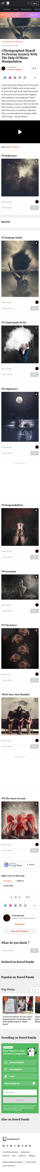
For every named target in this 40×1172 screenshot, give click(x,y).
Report (37, 198)
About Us (6, 1156)
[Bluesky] (19, 1146)
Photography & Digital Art (12, 42)
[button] (32, 989)
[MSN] (26, 1146)
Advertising (25, 1152)
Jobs (14, 1156)
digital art (20, 881)
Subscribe (20, 1100)
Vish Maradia (12, 67)
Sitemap (32, 1156)
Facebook (15, 147)
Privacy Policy (31, 1162)
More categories (12, 1083)
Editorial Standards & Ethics (13, 1162)
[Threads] (22, 1146)
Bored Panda (11, 1139)
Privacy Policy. (18, 1109)
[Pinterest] (11, 1146)
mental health (8, 886)
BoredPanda (8, 3)
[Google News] (30, 1146)
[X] (15, 1146)
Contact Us (22, 1156)
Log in (35, 3)
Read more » (20, 924)
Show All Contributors (20, 931)
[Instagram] (7, 1146)
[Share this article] (35, 77)
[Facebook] (3, 1146)
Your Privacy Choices (10, 1152)
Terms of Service (9, 1166)
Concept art (7, 881)
